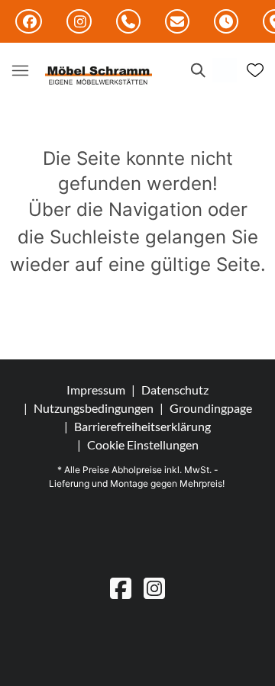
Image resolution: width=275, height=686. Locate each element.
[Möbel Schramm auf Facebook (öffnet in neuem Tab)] (28, 21)
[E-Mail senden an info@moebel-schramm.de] (177, 22)
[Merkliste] (255, 70)
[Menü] (20, 70)
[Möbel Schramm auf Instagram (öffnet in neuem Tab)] (79, 21)
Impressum (95, 389)
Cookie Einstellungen (143, 445)
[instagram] (154, 588)
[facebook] (120, 588)
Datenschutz (175, 389)
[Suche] (197, 70)
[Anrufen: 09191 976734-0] (128, 22)
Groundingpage (211, 408)
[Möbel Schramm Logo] (98, 76)
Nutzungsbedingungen (94, 408)
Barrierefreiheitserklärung (142, 426)
